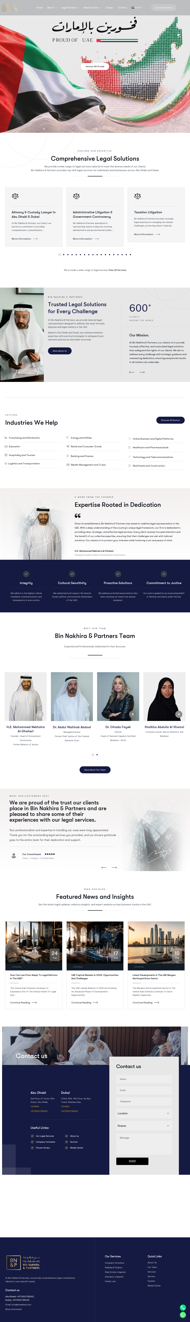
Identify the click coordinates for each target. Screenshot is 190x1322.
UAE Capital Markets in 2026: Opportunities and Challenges (94, 977)
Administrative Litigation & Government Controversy (92, 214)
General (17, 967)
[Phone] (183, 1308)
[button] (59, 254)
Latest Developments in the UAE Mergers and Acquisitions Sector (154, 977)
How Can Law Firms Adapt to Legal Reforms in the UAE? (33, 977)
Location (35, 1106)
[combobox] (144, 1113)
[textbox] (141, 1125)
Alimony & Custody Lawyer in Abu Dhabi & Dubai (34, 214)
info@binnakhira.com (21, 1304)
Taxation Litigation (148, 212)
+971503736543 (39, 1111)
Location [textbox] (123, 1113)
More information (13, 1309)
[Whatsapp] (183, 1315)
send (132, 1161)
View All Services (117, 270)
